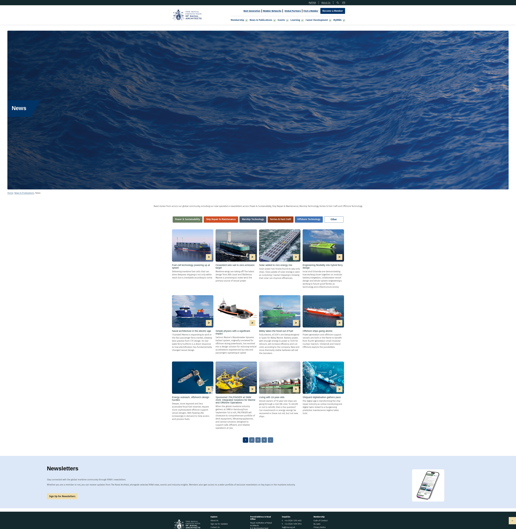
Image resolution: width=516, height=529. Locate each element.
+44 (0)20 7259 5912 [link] (293, 524)
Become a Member (332, 10)
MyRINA (337, 20)
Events (281, 20)
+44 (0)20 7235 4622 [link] (293, 520)
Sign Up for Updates (219, 524)
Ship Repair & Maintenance (221, 219)
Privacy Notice (319, 527)
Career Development (317, 20)
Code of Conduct (320, 520)
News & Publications (261, 20)
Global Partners (292, 11)
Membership (237, 20)
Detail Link (192, 254)
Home (10, 193)
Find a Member (310, 11)
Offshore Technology (308, 219)
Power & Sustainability (187, 219)
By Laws (316, 524)
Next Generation (251, 11)
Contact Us (215, 527)
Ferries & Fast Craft (280, 219)
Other (334, 219)
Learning (295, 20)
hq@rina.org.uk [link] (288, 527)
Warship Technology (253, 219)
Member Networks (272, 11)
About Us (214, 520)
